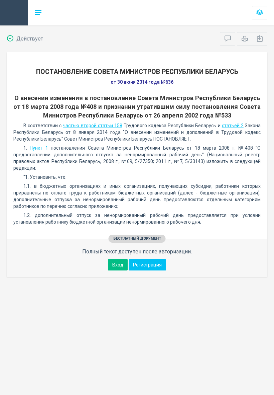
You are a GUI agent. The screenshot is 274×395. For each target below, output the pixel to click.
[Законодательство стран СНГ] (14, 12)
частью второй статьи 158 (92, 125)
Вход (117, 264)
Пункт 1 (39, 148)
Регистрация (147, 264)
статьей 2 (233, 125)
